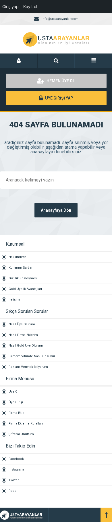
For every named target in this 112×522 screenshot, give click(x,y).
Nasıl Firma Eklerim (23, 335)
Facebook (16, 459)
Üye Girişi (16, 402)
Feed (12, 491)
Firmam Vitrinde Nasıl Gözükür (32, 356)
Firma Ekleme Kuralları (26, 423)
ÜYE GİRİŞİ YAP (58, 98)
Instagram (16, 469)
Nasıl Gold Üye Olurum (26, 345)
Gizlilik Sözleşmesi (23, 278)
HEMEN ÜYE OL (60, 81)
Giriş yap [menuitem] (10, 6)
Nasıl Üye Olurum (22, 324)
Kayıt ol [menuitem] (30, 6)
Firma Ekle (16, 413)
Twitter (14, 480)
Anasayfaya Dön (56, 210)
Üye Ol (13, 391)
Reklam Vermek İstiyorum (28, 367)
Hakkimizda (17, 257)
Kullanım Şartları (21, 267)
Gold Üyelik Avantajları (25, 289)
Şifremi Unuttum (21, 434)
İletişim (14, 299)
